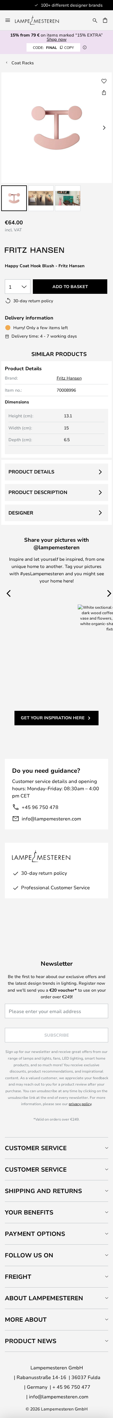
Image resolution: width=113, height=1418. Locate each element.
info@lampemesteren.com (51, 818)
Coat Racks (22, 63)
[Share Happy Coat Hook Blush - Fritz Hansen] (103, 92)
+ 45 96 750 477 (71, 1387)
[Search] (95, 20)
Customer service (36, 1169)
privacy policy (80, 1103)
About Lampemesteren (44, 1298)
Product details (31, 471)
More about (26, 1319)
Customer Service (36, 1148)
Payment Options (35, 1234)
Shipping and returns (43, 1191)
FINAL (53, 47)
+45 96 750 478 (40, 807)
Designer (20, 512)
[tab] (56, 1148)
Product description (37, 492)
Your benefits (29, 1212)
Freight (18, 1276)
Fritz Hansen (69, 378)
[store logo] (40, 20)
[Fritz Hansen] (35, 250)
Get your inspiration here (53, 717)
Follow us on (29, 1255)
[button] (14, 198)
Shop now (57, 39)
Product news (30, 1341)
